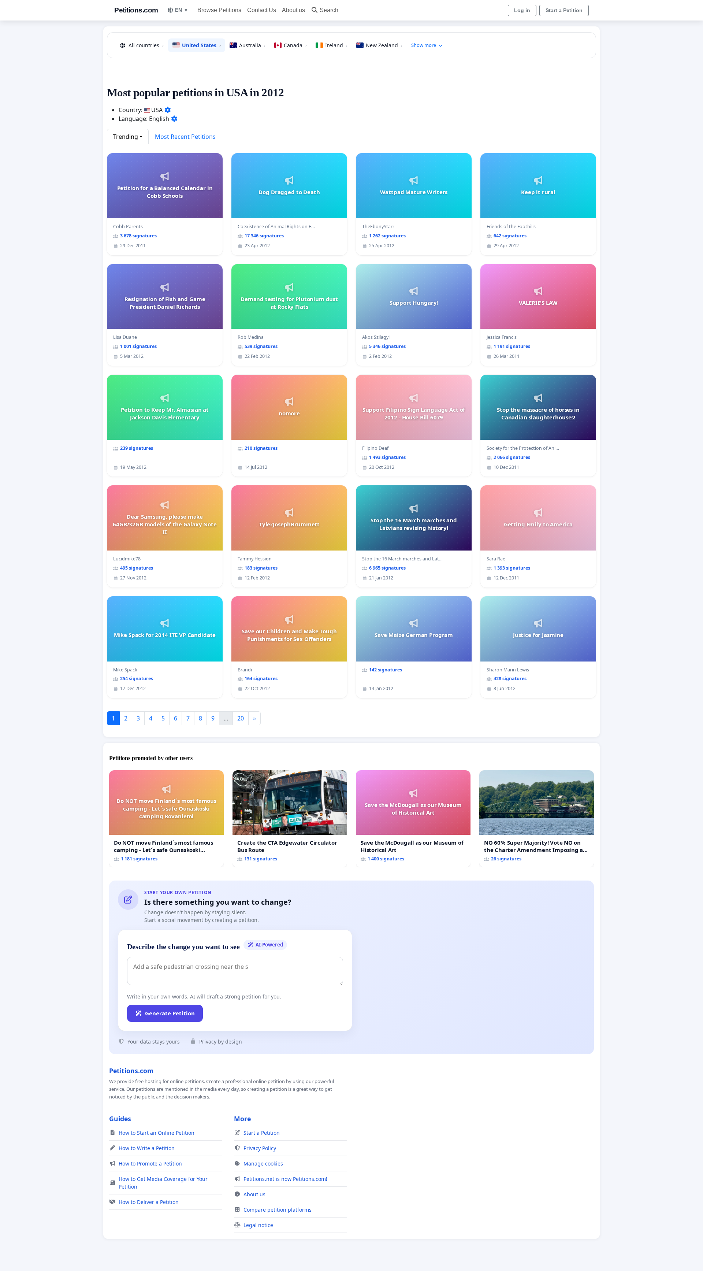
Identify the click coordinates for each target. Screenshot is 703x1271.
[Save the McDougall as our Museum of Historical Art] (413, 818)
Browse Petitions (219, 10)
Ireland (336, 45)
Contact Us (261, 10)
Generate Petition (170, 1013)
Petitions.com (136, 10)
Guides (120, 1118)
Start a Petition (564, 10)
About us (293, 10)
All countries (146, 45)
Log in (522, 10)
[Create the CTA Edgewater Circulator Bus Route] (290, 818)
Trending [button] (125, 137)
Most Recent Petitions (185, 137)
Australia (252, 45)
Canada (295, 45)
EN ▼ (182, 10)
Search (329, 10)
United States (201, 45)
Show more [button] (423, 45)
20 (240, 718)
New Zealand (384, 45)
